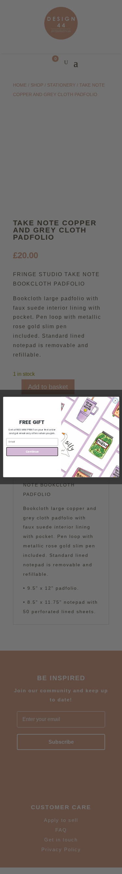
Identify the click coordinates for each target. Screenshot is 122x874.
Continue (31, 451)
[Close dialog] (115, 400)
